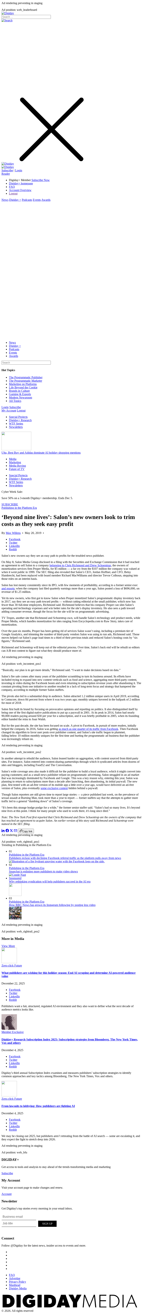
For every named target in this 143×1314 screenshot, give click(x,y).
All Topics (15, 400)
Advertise (14, 1278)
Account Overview (20, 190)
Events (37, 199)
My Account (8, 410)
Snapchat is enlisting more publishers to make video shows (43, 871)
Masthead (14, 1285)
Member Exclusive (12, 1032)
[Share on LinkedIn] (3, 831)
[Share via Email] (15, 831)
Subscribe (7, 170)
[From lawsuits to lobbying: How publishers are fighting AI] (9, 1095)
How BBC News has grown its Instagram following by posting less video (52, 905)
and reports (8, 588)
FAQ (12, 186)
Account (6, 1194)
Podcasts (27, 199)
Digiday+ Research (20, 420)
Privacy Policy (17, 1281)
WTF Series (16, 423)
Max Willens (13, 533)
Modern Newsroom (20, 397)
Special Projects (18, 416)
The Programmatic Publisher (25, 377)
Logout (13, 193)
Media (12, 459)
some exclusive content (54, 788)
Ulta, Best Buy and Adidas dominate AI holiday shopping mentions (41, 452)
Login (18, 170)
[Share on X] (11, 831)
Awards (45, 199)
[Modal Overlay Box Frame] (29, 1223)
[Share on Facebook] (7, 831)
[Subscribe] (7, 167)
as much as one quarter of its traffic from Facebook (88, 728)
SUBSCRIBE (9, 504)
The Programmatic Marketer (25, 380)
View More (8, 946)
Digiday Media (18, 1288)
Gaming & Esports (20, 394)
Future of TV (17, 469)
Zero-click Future (11, 965)
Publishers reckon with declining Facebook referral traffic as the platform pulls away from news (65, 858)
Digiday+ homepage (21, 183)
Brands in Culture (19, 390)
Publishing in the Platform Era (19, 507)
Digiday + (15, 199)
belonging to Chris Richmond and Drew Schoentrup (80, 565)
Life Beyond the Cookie (23, 387)
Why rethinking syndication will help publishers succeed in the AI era (49, 881)
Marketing (15, 462)
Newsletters (16, 426)
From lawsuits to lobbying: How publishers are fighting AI (38, 1106)
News (4, 199)
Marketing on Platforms (23, 384)
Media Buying (17, 465)
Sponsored (15, 878)
